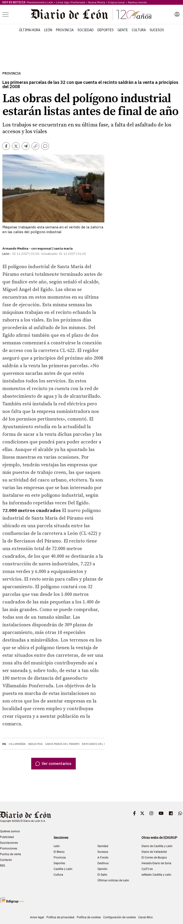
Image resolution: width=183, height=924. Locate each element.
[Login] (177, 14)
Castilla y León (63, 869)
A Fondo (102, 857)
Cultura (139, 30)
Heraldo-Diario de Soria (156, 863)
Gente (122, 30)
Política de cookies (89, 917)
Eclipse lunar (116, 2)
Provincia (65, 30)
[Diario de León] (91, 14)
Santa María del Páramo (62, 744)
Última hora (29, 30)
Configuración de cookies (119, 917)
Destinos (103, 863)
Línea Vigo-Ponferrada (70, 2)
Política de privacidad (60, 917)
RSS (2, 865)
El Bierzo (59, 852)
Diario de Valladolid (154, 852)
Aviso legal (37, 917)
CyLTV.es (147, 869)
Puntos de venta (10, 854)
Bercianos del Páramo (98, 744)
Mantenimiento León (40, 2)
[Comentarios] (45, 146)
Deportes (105, 30)
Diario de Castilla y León (157, 846)
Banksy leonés (137, 2)
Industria (35, 744)
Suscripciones (9, 842)
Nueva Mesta (96, 2)
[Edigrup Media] (12, 900)
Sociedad (85, 30)
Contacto (6, 860)
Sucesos (157, 30)
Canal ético (145, 917)
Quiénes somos (10, 831)
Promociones (8, 848)
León (48, 30)
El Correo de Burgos (154, 857)
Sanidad (102, 846)
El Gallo (102, 874)
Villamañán (17, 744)
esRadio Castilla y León (156, 874)
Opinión (102, 869)
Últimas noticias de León (113, 880)
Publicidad (7, 837)
